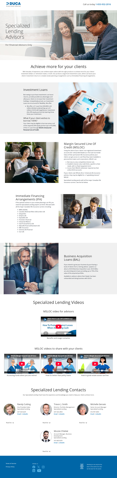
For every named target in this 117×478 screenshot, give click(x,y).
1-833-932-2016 (103, 4)
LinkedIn (25, 414)
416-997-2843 (94, 412)
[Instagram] (43, 467)
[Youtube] (39, 470)
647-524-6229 (21, 412)
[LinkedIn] (33, 470)
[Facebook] (33, 467)
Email (19, 414)
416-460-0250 (58, 441)
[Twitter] (38, 467)
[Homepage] (13, 4)
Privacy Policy (10, 467)
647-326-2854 (58, 412)
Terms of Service (11, 463)
